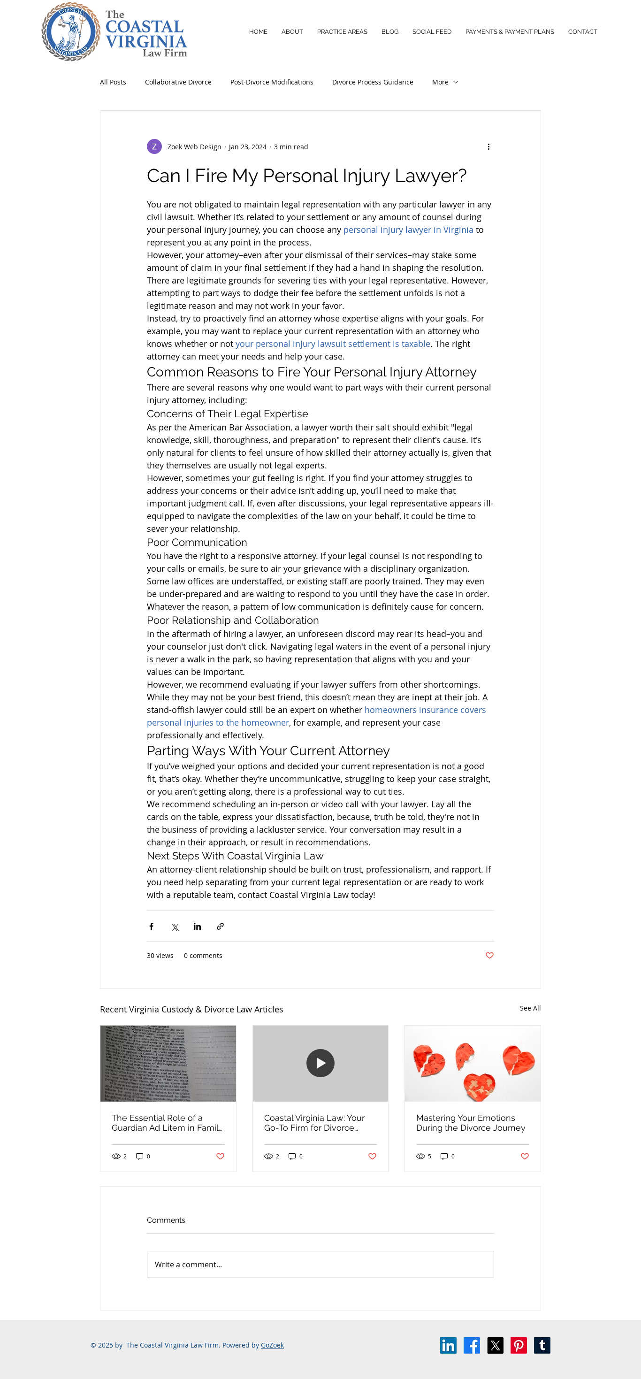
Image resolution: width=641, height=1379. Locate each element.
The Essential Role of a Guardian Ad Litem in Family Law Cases (167, 1123)
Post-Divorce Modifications (271, 81)
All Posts (113, 81)
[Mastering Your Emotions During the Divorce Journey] (473, 1064)
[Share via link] (220, 926)
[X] (495, 1345)
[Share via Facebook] (151, 926)
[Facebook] (472, 1345)
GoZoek (272, 1345)
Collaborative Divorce (178, 81)
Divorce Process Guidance (372, 81)
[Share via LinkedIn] (197, 926)
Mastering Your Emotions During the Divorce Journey (471, 1123)
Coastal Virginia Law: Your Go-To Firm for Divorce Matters (314, 1123)
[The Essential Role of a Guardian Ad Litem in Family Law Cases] (168, 1064)
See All (530, 1008)
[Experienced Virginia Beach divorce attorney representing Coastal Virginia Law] (321, 1064)
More (440, 81)
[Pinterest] (519, 1345)
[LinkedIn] (448, 1345)
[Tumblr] (542, 1345)
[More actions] (488, 146)
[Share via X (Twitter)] (174, 926)
